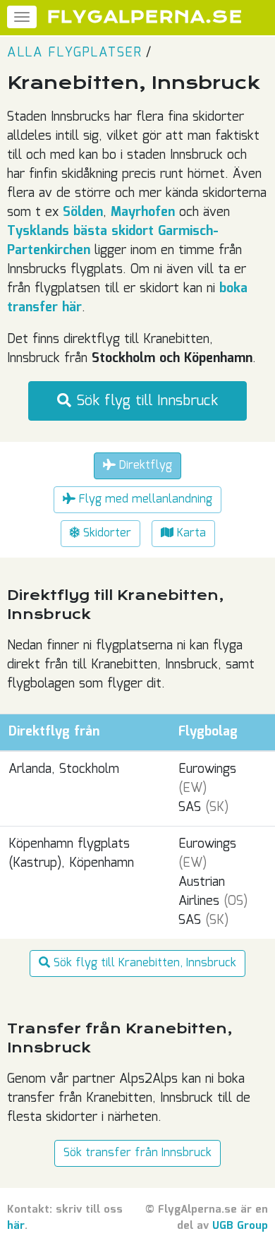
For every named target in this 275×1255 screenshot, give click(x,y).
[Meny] (22, 17)
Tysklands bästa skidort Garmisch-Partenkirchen (113, 241)
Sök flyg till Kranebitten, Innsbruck (143, 963)
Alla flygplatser (74, 53)
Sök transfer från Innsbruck (137, 1153)
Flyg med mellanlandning (143, 499)
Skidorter (105, 533)
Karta (189, 533)
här (16, 1226)
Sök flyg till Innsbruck (144, 401)
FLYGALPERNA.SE (145, 17)
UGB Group (240, 1226)
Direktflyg (144, 465)
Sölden (83, 212)
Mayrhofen (143, 212)
